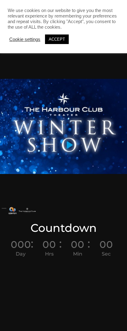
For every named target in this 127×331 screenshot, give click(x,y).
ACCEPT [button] (57, 39)
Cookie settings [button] (24, 39)
